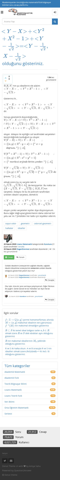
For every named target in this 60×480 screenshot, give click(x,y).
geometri (25, 223)
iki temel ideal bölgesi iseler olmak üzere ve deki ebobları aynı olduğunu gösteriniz (29, 333)
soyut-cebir (10, 223)
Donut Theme (8, 466)
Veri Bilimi (9, 401)
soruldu (21, 246)
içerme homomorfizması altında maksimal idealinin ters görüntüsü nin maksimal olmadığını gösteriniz (29, 322)
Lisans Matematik (24, 244)
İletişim (5, 453)
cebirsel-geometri (42, 223)
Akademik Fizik (12, 377)
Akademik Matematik (15, 371)
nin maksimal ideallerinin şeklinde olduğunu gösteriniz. (25, 342)
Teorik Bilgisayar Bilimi (16, 383)
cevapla (51, 280)
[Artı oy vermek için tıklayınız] (5, 78)
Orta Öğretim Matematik (16, 407)
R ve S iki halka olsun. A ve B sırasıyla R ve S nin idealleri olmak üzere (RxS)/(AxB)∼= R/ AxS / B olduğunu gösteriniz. (28, 351)
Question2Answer (22, 470)
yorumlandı (42, 275)
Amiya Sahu (35, 466)
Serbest (8, 413)
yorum (21, 257)
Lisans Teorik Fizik (13, 395)
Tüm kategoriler (17, 365)
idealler (21, 228)
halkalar (9, 228)
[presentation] (25, 31)
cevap (10, 257)
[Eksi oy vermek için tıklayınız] (5, 81)
